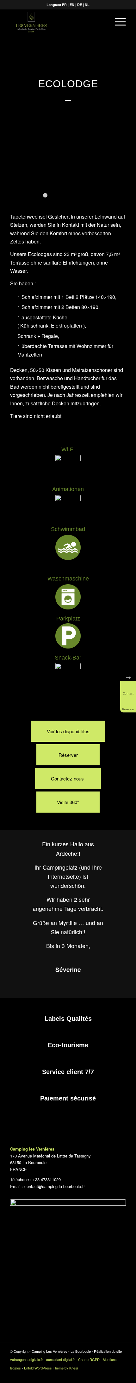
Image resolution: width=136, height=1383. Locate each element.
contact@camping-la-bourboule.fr (54, 1186)
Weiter (121, 168)
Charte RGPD (89, 1359)
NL (87, 4)
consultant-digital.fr (60, 1359)
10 (91, 195)
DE (79, 4)
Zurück (14, 168)
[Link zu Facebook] (111, 1375)
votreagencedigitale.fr (26, 1359)
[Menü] (117, 21)
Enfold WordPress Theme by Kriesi (51, 1367)
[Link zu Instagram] (121, 1375)
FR (64, 4)
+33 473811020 (47, 1179)
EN (72, 4)
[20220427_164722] (129, 200)
